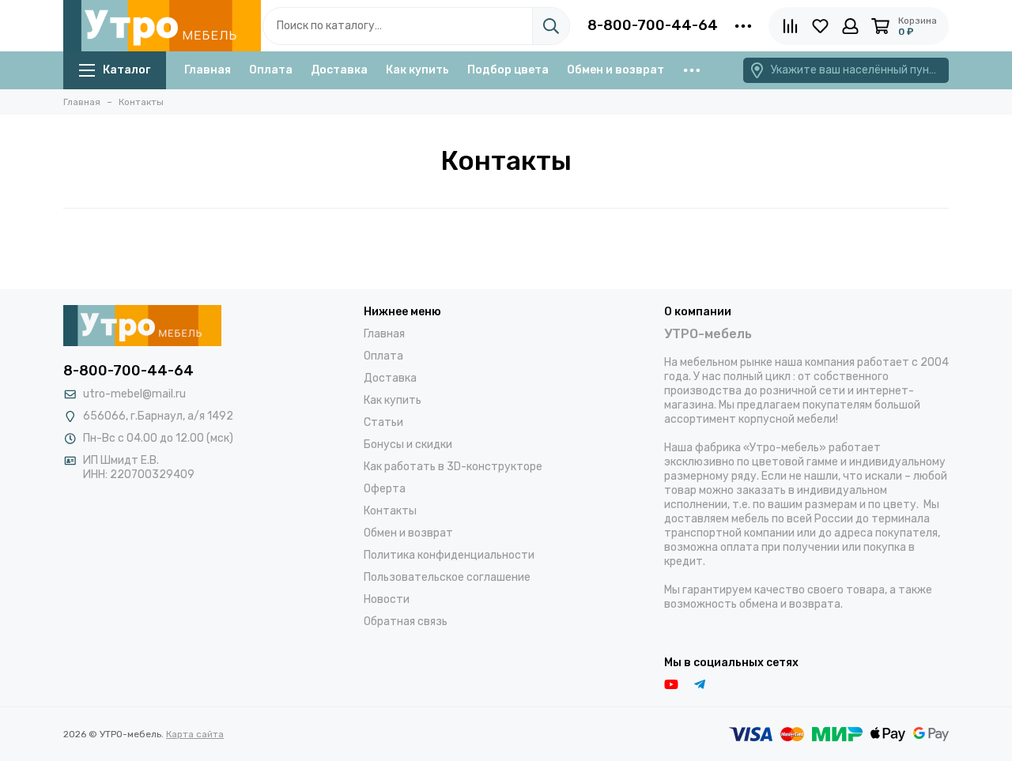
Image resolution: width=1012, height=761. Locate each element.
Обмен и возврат (615, 70)
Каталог (126, 70)
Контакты (390, 511)
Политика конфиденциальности (449, 555)
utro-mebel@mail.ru (134, 394)
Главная (207, 70)
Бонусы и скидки (408, 444)
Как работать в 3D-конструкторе (453, 466)
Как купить (417, 70)
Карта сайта (195, 734)
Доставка (339, 70)
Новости (387, 599)
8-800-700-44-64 (652, 25)
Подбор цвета (508, 70)
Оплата (271, 70)
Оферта (385, 488)
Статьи (383, 422)
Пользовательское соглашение (447, 577)
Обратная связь (405, 621)
